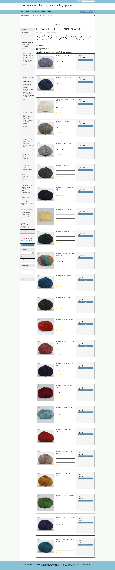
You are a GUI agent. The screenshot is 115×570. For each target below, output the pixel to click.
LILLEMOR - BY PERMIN (27, 87)
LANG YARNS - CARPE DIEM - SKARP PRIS (28, 113)
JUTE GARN (24, 178)
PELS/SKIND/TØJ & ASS (25, 214)
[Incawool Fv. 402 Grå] (45, 173)
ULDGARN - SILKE (25, 160)
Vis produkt (85, 148)
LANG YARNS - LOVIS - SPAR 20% (28, 137)
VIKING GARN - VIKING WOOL (28, 139)
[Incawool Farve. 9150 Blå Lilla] (45, 525)
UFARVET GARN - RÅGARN (27, 185)
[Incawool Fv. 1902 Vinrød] (45, 393)
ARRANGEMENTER (24, 221)
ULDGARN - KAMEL (25, 163)
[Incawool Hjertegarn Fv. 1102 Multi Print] (45, 261)
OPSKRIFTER (23, 206)
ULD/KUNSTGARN (25, 165)
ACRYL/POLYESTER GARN (27, 183)
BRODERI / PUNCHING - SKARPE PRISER (27, 204)
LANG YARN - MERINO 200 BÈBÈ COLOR (27, 110)
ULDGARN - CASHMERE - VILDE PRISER (27, 38)
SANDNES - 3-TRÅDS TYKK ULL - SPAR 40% (28, 121)
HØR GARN (24, 182)
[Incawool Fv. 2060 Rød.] (45, 437)
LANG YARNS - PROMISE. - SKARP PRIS (27, 151)
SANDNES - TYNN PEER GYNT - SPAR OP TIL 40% (28, 61)
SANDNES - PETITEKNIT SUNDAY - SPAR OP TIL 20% (28, 67)
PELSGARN (24, 48)
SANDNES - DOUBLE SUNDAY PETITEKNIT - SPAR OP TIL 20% (28, 78)
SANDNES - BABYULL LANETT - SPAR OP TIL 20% (28, 96)
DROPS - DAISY (26, 143)
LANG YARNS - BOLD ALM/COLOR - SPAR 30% (27, 132)
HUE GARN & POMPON (26, 192)
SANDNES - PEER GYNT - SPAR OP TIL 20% (27, 102)
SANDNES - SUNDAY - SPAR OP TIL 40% (28, 64)
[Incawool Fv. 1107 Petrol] (45, 283)
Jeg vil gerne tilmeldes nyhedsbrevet (28, 275)
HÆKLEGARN (24, 199)
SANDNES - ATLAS (26, 51)
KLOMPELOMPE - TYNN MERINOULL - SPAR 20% (27, 85)
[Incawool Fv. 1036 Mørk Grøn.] (45, 239)
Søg (93, 1)
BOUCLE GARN (25, 176)
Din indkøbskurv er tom (86, 11)
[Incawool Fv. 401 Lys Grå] (45, 151)
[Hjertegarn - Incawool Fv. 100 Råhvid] (45, 107)
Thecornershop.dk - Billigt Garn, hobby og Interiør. (48, 5)
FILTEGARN (24, 194)
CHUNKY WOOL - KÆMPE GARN (27, 99)
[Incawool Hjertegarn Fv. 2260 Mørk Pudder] (45, 459)
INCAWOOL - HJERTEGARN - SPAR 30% (28, 90)
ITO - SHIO (25, 148)
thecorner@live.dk (78, 564)
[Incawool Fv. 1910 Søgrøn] (45, 415)
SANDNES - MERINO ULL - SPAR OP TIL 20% (27, 72)
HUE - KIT (24, 190)
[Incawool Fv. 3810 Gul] (45, 481)
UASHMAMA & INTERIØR (25, 212)
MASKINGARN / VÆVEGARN (27, 169)
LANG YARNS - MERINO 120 (28, 55)
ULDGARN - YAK (25, 158)
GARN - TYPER (23, 34)
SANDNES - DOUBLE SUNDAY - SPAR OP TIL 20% (28, 75)
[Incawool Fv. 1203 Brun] (45, 305)
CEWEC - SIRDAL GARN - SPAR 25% (27, 126)
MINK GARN (24, 156)
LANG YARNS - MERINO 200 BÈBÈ (28, 58)
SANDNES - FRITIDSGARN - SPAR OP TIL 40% (28, 105)
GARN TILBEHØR (24, 201)
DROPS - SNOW (26, 118)
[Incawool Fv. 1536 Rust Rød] (45, 327)
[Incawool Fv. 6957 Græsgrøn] (45, 503)
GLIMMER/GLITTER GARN (26, 40)
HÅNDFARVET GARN (25, 44)
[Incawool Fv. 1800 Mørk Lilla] (45, 371)
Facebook (58, 566)
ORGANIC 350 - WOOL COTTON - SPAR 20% (27, 93)
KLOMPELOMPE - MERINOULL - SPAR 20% (28, 82)
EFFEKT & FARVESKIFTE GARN (27, 42)
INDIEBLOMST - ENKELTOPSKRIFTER (25, 224)
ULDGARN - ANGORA (26, 154)
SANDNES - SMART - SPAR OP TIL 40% (28, 107)
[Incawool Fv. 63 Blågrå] (45, 63)
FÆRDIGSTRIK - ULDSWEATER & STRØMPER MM (27, 210)
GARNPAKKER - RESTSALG (27, 36)
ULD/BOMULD (24, 167)
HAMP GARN (24, 180)
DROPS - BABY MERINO (27, 53)
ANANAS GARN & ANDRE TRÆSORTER (26, 188)
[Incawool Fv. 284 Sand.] (45, 129)
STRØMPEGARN (25, 46)
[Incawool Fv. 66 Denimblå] (45, 85)
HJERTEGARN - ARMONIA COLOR (27, 129)
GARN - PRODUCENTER (25, 32)
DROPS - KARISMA (26, 141)
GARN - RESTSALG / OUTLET (26, 216)
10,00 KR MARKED (25, 197)
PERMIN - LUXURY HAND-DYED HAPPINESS (27, 116)
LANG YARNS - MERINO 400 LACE (28, 134)
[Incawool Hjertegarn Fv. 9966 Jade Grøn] (45, 547)
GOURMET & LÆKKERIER (25, 218)
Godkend (23, 279)
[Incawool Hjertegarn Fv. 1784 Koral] (45, 349)
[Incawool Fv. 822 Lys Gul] (45, 217)
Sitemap (74, 565)
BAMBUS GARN (25, 174)
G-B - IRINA (25, 123)
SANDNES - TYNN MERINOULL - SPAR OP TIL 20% (28, 70)
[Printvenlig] (94, 15)
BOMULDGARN (25, 171)
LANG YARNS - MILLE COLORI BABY (28, 146)
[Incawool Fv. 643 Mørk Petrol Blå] (45, 195)
